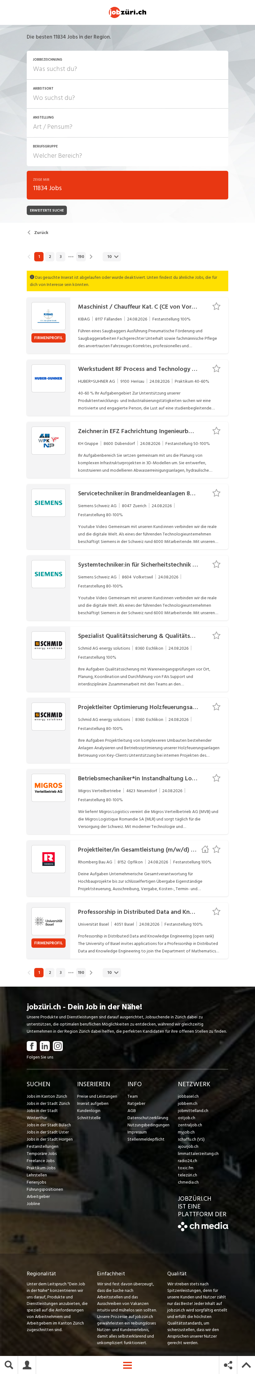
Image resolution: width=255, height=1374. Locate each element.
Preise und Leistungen (97, 1096)
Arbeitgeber (38, 1196)
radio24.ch (187, 1160)
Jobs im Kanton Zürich (47, 1096)
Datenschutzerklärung (148, 1117)
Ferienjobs (36, 1182)
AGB (132, 1110)
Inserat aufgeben (93, 1103)
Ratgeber (136, 1103)
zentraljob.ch (190, 1125)
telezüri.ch (187, 1175)
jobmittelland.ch (193, 1110)
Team (133, 1096)
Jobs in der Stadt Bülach (49, 1125)
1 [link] (39, 256)
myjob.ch (186, 1132)
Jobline (33, 1203)
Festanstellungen (42, 1146)
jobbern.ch (187, 1103)
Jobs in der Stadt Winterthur (42, 1114)
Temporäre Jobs (42, 1153)
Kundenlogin (88, 1110)
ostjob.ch (186, 1117)
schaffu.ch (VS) (191, 1139)
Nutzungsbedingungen (148, 1125)
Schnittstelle (89, 1117)
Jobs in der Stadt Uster (48, 1132)
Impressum (137, 1132)
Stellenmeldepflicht (146, 1139)
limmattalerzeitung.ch (198, 1153)
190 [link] (81, 256)
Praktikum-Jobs (41, 1167)
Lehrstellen (37, 1175)
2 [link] (50, 256)
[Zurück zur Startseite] (203, 1229)
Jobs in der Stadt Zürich (48, 1103)
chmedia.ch (188, 1182)
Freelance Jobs (40, 1160)
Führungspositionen (45, 1189)
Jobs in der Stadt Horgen (50, 1139)
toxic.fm (185, 1167)
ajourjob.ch (188, 1146)
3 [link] (61, 256)
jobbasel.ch (188, 1096)
